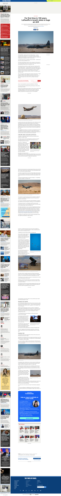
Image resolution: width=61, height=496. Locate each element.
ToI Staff (8, 60)
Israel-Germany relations (32, 454)
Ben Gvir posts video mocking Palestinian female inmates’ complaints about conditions (7, 112)
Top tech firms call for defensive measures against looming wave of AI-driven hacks (5, 185)
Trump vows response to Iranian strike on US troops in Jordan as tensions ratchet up (5, 49)
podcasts (15, 487)
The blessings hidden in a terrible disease (5, 357)
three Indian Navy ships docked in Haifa (26, 211)
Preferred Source (42, 26)
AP (1, 312)
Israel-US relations (28, 455)
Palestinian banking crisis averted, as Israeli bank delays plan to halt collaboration (5, 104)
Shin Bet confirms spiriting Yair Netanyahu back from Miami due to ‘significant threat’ (22, 440)
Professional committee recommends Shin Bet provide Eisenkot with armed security (5, 417)
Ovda (24, 455)
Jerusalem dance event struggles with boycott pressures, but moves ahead (5, 477)
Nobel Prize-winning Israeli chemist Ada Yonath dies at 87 (4, 86)
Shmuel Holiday (2, 337)
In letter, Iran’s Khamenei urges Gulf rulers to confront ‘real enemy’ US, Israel (7, 63)
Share (35, 29)
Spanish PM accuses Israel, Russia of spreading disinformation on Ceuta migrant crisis (5, 154)
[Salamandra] (36, 494)
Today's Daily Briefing (5, 209)
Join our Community (51, 0)
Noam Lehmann (6, 114)
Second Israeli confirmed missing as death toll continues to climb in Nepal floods (5, 239)
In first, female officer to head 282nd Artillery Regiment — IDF (5, 33)
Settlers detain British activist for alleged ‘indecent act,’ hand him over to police (22, 431)
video (15, 488)
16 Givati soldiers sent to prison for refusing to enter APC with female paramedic (32, 440)
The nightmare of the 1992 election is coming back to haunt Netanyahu (5, 367)
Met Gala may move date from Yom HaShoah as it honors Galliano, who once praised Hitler (7, 318)
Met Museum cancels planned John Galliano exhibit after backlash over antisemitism (5, 310)
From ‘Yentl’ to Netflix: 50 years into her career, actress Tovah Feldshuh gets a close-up (5, 381)
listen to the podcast (6, 216)
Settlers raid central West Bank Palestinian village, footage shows (5, 30)
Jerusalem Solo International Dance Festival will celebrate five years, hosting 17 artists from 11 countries (5, 482)
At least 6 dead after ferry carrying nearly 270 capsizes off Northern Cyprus (7, 252)
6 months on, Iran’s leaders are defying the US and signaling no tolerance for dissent (7, 67)
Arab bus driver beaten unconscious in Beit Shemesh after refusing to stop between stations (5, 438)
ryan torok (5, 384)
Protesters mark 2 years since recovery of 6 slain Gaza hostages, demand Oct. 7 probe (5, 286)
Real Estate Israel (16, 485)
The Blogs (15, 486)
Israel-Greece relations (20, 454)
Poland (24, 454)
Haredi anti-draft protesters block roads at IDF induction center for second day (7, 279)
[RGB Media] (31, 494)
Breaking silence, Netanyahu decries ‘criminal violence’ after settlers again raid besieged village (32, 431)
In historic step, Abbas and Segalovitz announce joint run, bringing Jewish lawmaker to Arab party (5, 15)
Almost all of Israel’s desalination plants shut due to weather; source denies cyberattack (5, 176)
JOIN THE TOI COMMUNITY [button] (37, 458)
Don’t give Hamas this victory (5, 348)
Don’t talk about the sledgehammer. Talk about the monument (5, 339)
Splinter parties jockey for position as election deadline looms (5, 213)
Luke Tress (3, 312)
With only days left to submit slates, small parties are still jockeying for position (6, 137)
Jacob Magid (4, 101)
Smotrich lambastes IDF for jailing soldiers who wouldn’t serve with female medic (5, 266)
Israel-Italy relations (27, 454)
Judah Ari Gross (36, 27)
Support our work (29, 418)
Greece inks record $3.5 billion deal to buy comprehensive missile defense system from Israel (5, 200)
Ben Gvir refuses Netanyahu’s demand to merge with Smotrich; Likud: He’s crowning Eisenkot (7, 142)
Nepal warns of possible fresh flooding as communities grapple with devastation (7, 248)
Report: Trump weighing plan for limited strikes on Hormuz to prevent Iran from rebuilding (5, 37)
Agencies (6, 60)
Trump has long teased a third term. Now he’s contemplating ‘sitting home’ (36, 440)
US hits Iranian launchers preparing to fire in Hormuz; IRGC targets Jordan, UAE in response (27, 431)
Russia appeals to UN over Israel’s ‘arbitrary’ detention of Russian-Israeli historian (37, 431)
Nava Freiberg (2, 130)
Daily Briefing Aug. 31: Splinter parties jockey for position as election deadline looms (5, 401)
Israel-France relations (32, 455)
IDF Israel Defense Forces (21, 455)
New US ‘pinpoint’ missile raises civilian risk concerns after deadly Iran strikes (7, 72)
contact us (27, 486)
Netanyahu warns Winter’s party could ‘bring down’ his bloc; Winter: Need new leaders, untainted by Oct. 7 (4, 127)
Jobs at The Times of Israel (28, 485)
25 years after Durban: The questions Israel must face (4, 329)
